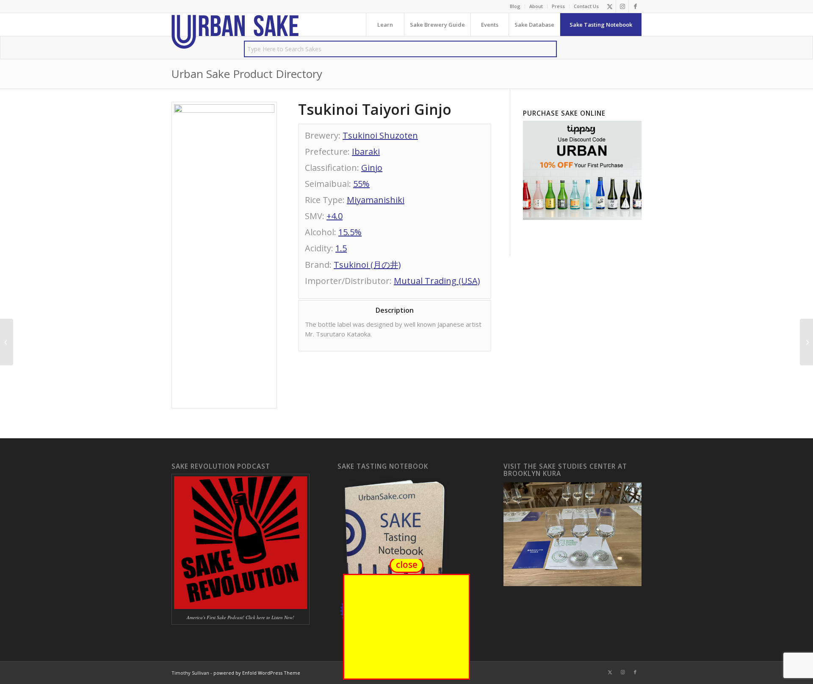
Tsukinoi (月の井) (367, 264)
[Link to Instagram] (622, 6)
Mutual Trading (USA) (437, 280)
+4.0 (334, 216)
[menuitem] (515, 6)
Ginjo (371, 167)
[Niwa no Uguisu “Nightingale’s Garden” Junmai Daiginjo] (806, 342)
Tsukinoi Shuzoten (380, 135)
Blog (515, 6)
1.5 (341, 248)
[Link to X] (609, 6)
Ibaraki (366, 151)
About (536, 6)
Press (558, 6)
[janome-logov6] (235, 31)
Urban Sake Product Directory (246, 73)
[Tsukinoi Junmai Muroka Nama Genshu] (6, 342)
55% (361, 183)
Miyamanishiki (375, 200)
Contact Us (586, 6)
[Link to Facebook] (635, 6)
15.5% (350, 232)
